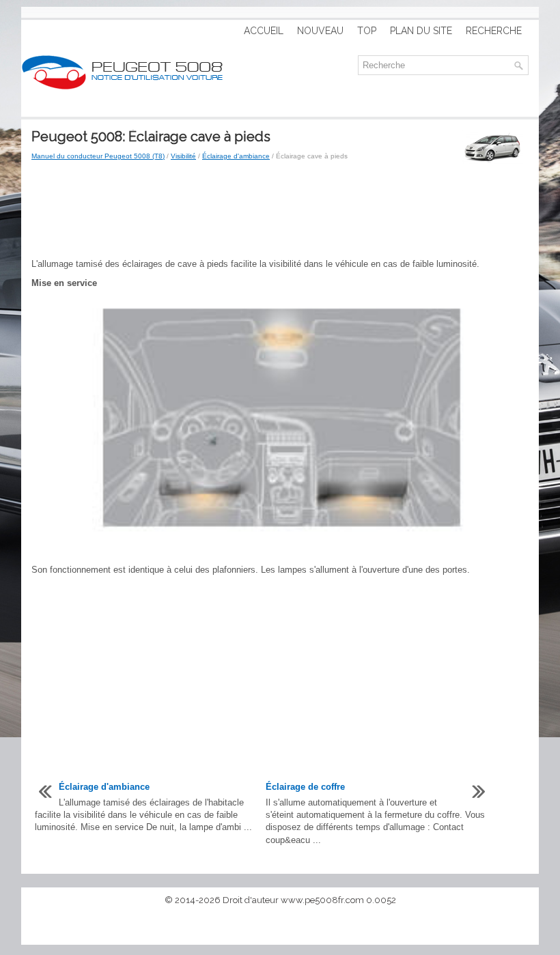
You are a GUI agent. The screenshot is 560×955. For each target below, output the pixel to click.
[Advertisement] (280, 210)
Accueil (263, 30)
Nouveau (320, 30)
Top (366, 30)
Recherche (494, 30)
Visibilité (183, 156)
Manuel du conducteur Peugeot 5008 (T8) (98, 156)
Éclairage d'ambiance (236, 156)
